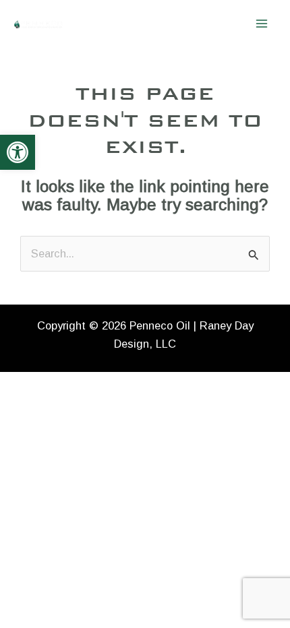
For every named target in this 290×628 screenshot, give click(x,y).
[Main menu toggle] (261, 24)
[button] (17, 152)
